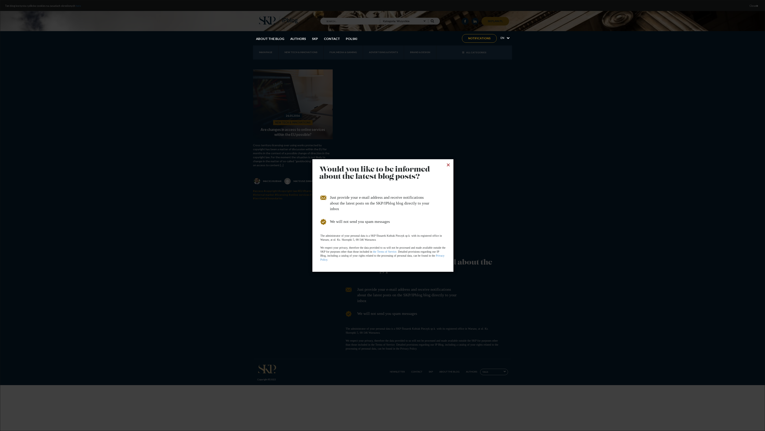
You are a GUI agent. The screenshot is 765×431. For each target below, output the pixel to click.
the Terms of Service (384, 251)
